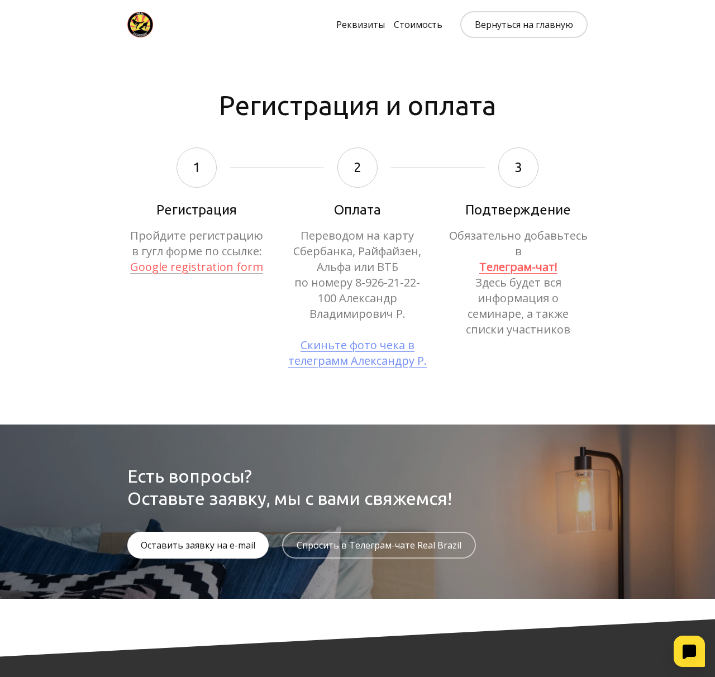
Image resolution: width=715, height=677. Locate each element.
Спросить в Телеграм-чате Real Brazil (379, 545)
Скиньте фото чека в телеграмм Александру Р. (357, 352)
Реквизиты (360, 24)
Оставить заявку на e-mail (198, 545)
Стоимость (418, 24)
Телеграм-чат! (518, 266)
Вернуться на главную (524, 24)
